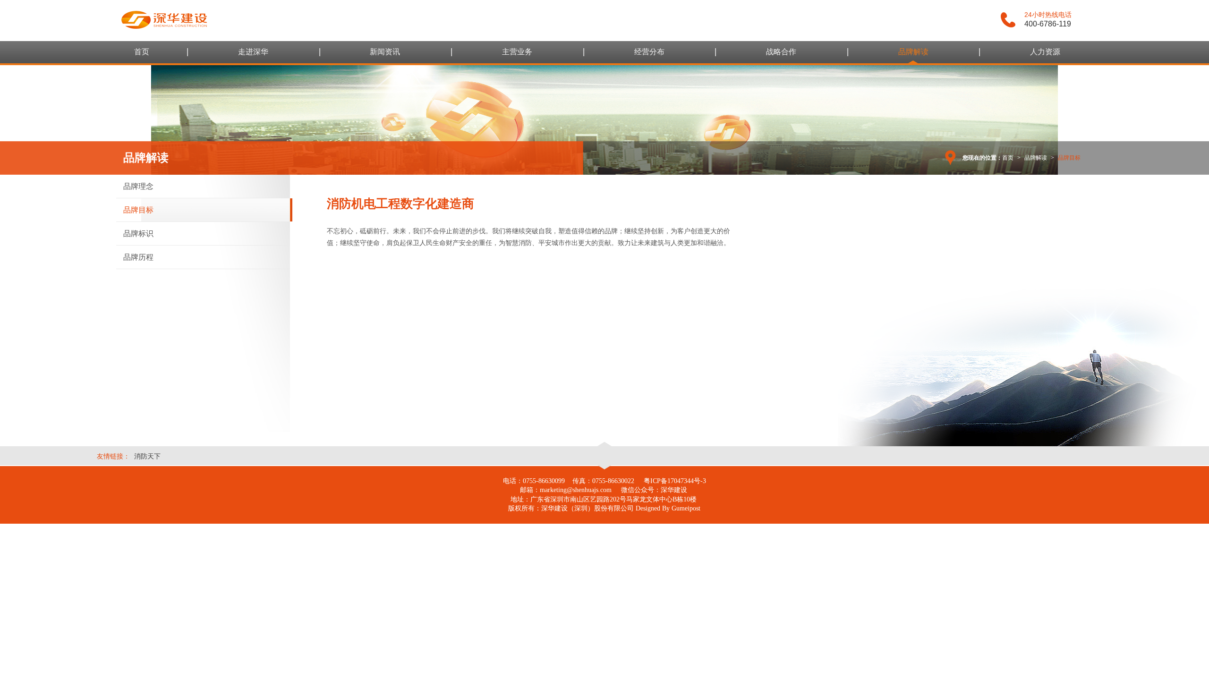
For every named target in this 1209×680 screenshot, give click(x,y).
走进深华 (253, 52)
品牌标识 (138, 234)
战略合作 (781, 52)
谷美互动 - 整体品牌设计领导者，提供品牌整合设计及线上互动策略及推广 (164, 19)
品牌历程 (138, 257)
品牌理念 (138, 186)
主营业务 (517, 52)
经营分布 (649, 52)
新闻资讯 (385, 52)
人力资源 (1045, 52)
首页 (141, 52)
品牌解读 (913, 52)
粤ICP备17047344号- (673, 480)
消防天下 (147, 456)
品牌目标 (138, 210)
